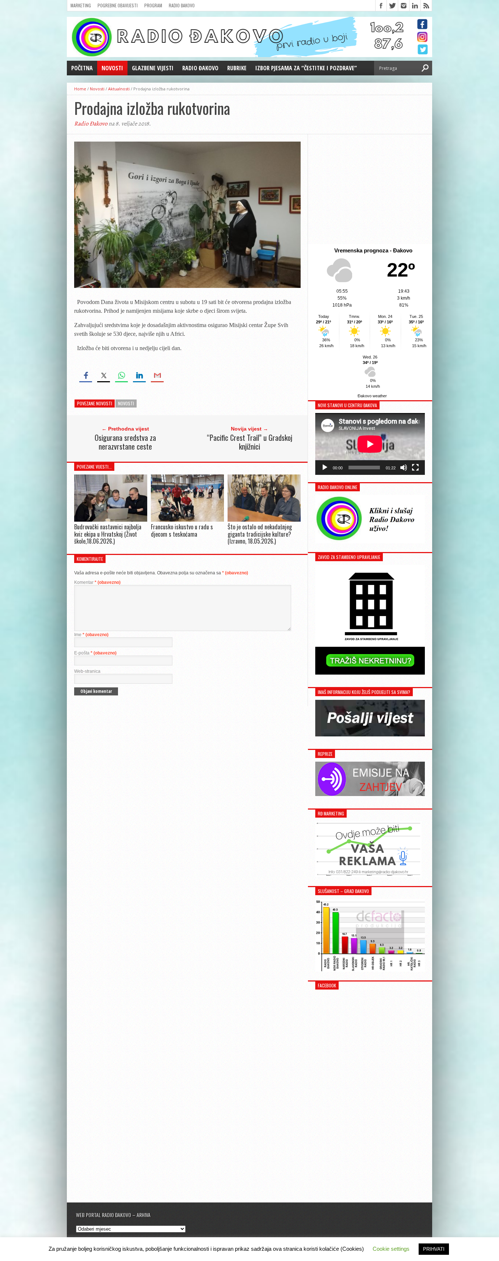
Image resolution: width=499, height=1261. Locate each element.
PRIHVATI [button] (434, 1249)
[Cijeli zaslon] (415, 467)
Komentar (97, 582)
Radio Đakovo (182, 5)
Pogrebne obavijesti (118, 5)
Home (80, 88)
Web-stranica (87, 671)
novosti (126, 403)
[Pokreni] (324, 467)
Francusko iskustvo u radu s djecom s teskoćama (182, 530)
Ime (91, 634)
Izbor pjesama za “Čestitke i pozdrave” (306, 68)
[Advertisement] (370, 189)
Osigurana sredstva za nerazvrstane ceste (125, 442)
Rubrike (237, 68)
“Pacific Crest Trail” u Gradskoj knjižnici (249, 442)
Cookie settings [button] (391, 1249)
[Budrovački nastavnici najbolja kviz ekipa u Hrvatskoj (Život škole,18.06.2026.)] (110, 520)
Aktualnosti (119, 88)
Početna (82, 68)
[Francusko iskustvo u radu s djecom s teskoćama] (187, 520)
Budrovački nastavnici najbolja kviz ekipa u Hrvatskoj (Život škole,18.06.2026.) (107, 533)
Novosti (112, 68)
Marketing (81, 5)
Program (153, 5)
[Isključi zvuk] (403, 467)
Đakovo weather (372, 396)
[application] (370, 444)
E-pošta (95, 653)
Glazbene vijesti (153, 68)
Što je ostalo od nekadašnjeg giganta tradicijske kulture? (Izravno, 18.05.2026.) (260, 533)
